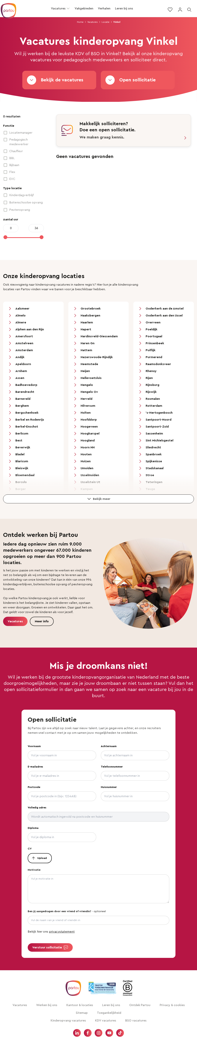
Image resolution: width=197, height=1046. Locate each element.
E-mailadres (35, 766)
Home (80, 22)
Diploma (33, 828)
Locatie (105, 22)
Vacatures (58, 8)
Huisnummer (109, 787)
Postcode (34, 787)
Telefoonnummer (112, 766)
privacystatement (62, 931)
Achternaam (109, 746)
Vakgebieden (84, 8)
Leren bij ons (124, 8)
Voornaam (34, 746)
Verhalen (104, 8)
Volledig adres (37, 807)
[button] (68, 8)
